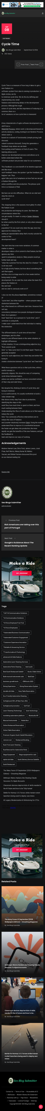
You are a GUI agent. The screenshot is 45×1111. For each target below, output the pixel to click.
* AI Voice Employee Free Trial (13, 623)
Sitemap (34, 1101)
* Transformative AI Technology (14, 652)
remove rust (7, 740)
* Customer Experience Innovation (14, 642)
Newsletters (34, 1098)
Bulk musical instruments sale (13, 676)
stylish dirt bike (8, 759)
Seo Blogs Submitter (11, 502)
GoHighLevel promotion (11, 706)
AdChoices (11, 1095)
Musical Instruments (10, 720)
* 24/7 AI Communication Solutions (15, 613)
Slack (28, 423)
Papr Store (24, 1098)
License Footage (23, 1101)
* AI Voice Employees (10, 628)
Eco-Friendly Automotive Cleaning (15, 696)
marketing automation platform (14, 715)
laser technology (32, 711)
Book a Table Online (34, 672)
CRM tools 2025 (28, 681)
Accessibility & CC (32, 1091)
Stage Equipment (9, 754)
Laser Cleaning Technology (12, 711)
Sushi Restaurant (9, 764)
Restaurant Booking (22, 740)
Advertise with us (13, 1098)
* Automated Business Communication (16, 633)
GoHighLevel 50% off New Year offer (15, 701)
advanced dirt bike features (12, 657)
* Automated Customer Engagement (15, 637)
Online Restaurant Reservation (13, 725)
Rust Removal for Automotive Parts (15, 750)
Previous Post (14, 520)
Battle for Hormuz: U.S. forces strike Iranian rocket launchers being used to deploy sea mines (21, 1056)
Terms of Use (19, 1091)
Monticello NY (33, 715)
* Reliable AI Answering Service (14, 647)
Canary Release (33, 216)
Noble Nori (25, 720)
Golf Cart (27, 706)
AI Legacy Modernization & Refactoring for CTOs (21, 800)
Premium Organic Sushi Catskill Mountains (17, 735)
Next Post (35, 64)
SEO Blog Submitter (28, 1104)
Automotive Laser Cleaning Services (15, 662)
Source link (6, 472)
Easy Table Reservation (26, 691)
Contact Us (9, 1091)
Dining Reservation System (29, 686)
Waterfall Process (8, 129)
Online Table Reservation (11, 730)
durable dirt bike (8, 691)
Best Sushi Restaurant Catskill (13, 672)
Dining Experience (9, 686)
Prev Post (25, 64)
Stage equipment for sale (27, 754)
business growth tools (10, 681)
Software (6, 38)
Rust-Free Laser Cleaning (12, 745)
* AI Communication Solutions (13, 618)
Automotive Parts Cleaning (12, 667)
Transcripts (12, 1101)
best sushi (29, 667)
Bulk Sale (31, 676)
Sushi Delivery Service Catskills (28, 759)
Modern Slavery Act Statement (27, 1095)
